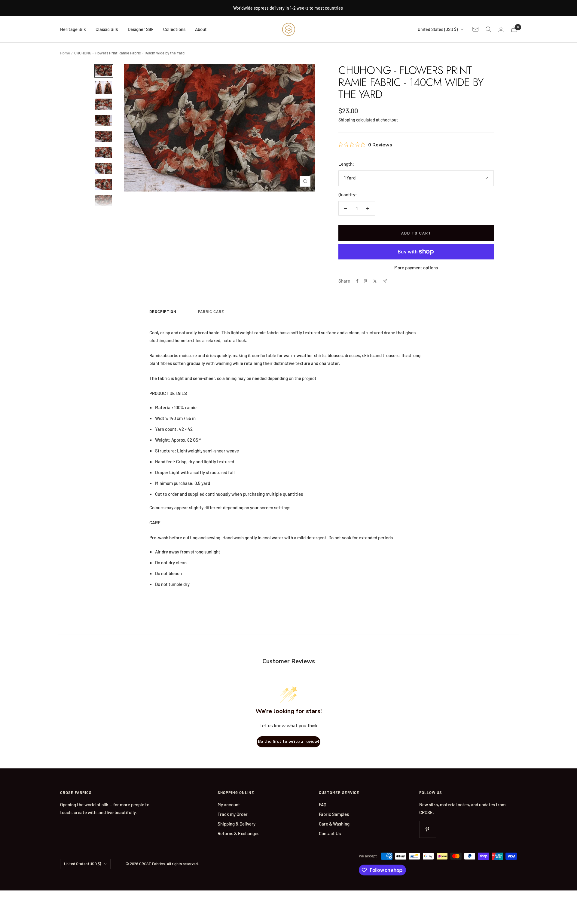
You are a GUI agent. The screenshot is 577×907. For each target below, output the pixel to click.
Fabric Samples (334, 814)
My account (229, 804)
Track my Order (233, 814)
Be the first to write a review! (288, 741)
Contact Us (330, 833)
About (201, 29)
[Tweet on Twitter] (374, 281)
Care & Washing (334, 823)
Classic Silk (107, 29)
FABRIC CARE (211, 311)
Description (162, 311)
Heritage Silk (73, 29)
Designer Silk (141, 29)
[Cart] (514, 29)
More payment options (416, 267)
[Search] (488, 29)
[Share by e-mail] (385, 281)
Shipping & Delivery (236, 823)
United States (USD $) (438, 29)
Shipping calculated (356, 119)
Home (65, 53)
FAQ (322, 804)
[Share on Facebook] (357, 281)
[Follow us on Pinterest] (427, 829)
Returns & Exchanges (238, 833)
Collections (174, 29)
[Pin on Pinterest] (365, 281)
